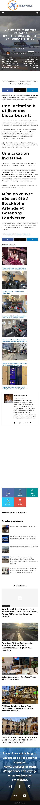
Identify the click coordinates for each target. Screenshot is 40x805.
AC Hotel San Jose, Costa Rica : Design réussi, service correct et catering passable (18, 708)
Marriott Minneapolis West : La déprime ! (23, 526)
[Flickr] (17, 422)
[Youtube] (30, 422)
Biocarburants (12, 81)
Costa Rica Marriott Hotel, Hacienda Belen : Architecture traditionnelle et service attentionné (19, 739)
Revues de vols (5, 606)
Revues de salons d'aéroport (8, 673)
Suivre (20, 488)
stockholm (21, 84)
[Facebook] (14, 422)
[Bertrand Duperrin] (8, 53)
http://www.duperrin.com (20, 398)
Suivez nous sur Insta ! (14, 512)
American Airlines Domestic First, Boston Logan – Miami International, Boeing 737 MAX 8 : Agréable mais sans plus (23, 570)
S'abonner (20, 498)
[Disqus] (20, 458)
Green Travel (19, 44)
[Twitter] (28, 422)
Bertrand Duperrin (19, 53)
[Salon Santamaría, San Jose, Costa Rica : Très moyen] (20, 666)
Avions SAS (10, 234)
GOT (35, 81)
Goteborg (12, 84)
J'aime (7, 488)
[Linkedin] (22, 422)
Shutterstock (26, 234)
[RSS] (25, 422)
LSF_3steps (18, 234)
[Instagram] (20, 422)
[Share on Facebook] (7, 90)
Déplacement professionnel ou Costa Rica (24, 547)
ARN (4, 81)
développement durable (24, 81)
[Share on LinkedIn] (32, 90)
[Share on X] (20, 90)
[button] (3, 13)
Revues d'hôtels (5, 702)
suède (28, 84)
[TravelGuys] (20, 5)
